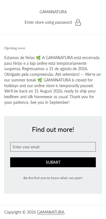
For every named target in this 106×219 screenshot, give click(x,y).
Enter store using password (48, 22)
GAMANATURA (53, 11)
